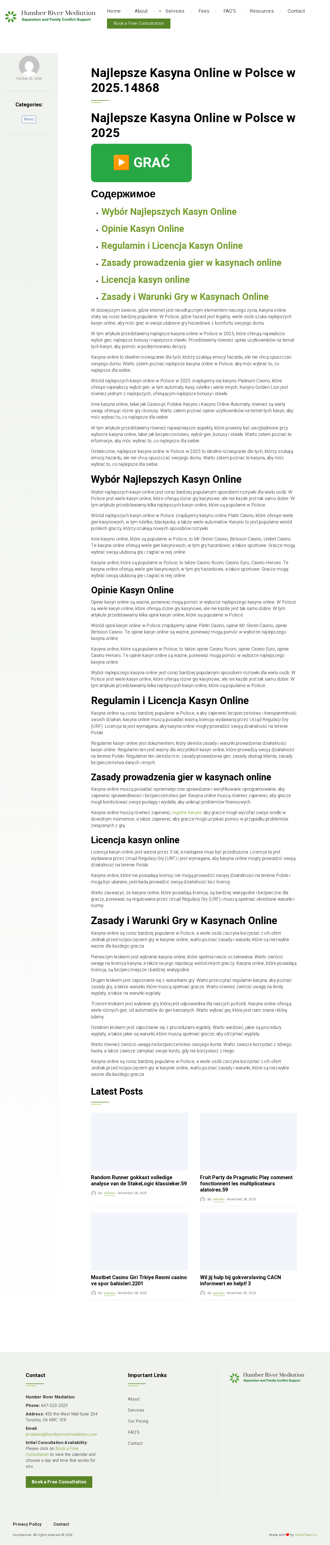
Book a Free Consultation (138, 23)
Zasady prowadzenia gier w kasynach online (191, 263)
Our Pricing (138, 1421)
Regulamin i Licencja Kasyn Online (172, 246)
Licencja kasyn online (145, 280)
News (29, 119)
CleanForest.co (306, 1535)
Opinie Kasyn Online (142, 229)
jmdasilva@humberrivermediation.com (61, 1434)
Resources (262, 11)
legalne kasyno (187, 812)
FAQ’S (230, 11)
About (141, 11)
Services (175, 11)
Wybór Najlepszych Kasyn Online (169, 212)
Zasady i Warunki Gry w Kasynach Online (185, 297)
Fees (204, 11)
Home (114, 11)
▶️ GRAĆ (141, 163)
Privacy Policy (27, 1524)
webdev (110, 1193)
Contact (296, 11)
